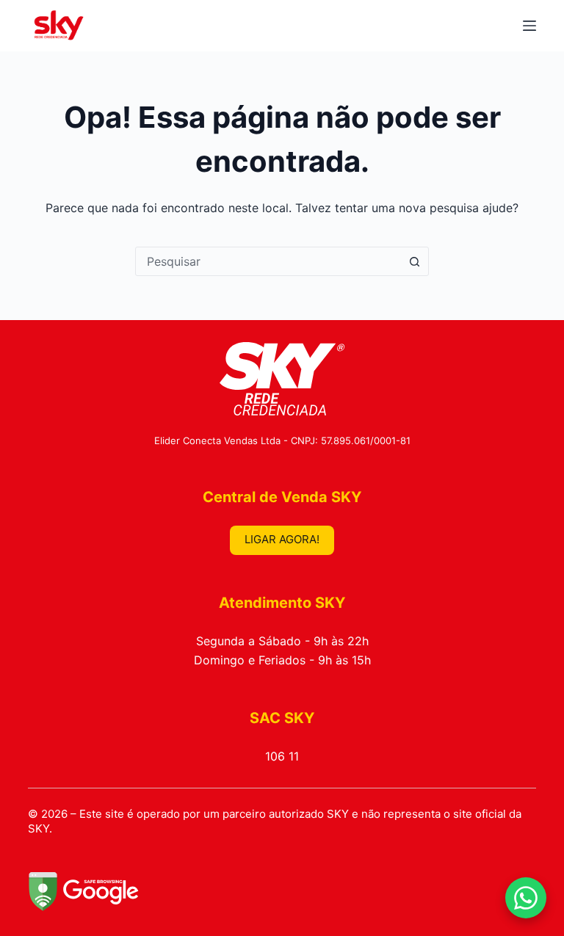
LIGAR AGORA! (282, 539)
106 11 (282, 756)
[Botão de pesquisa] (414, 261)
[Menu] (529, 25)
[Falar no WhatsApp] (525, 897)
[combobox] (268, 261)
